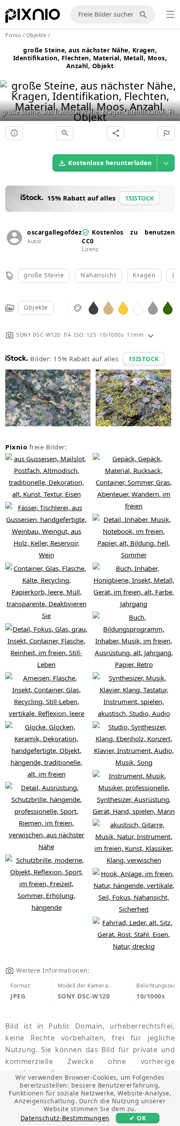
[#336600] (167, 307)
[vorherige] (10, 90)
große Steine (44, 275)
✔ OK (137, 1118)
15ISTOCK (143, 359)
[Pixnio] (32, 17)
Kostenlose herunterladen (110, 163)
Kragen (144, 275)
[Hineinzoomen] (64, 133)
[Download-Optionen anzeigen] (166, 163)
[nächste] (170, 90)
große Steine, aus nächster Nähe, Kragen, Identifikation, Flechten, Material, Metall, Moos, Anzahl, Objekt (90, 58)
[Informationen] (14, 133)
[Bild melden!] (166, 133)
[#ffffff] (138, 307)
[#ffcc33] (123, 307)
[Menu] (170, 14)
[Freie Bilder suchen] (145, 14)
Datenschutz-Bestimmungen (65, 1118)
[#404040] (93, 307)
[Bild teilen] (115, 133)
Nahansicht (98, 275)
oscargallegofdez (54, 232)
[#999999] (153, 307)
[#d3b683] (108, 307)
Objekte (36, 307)
